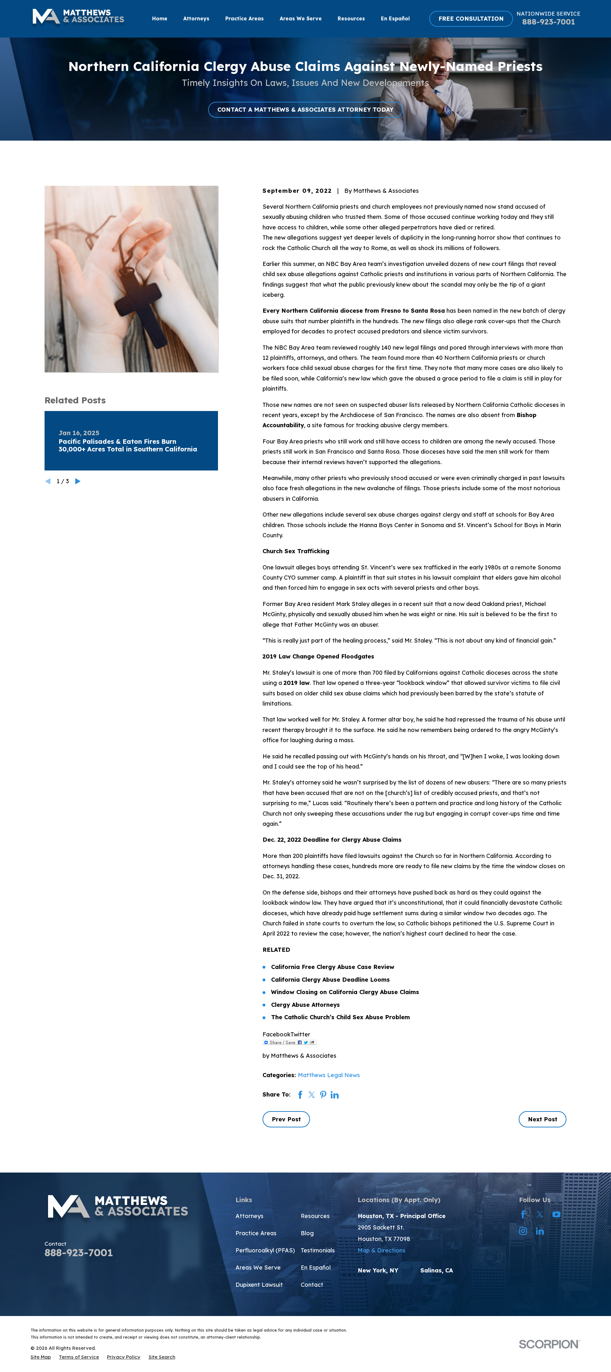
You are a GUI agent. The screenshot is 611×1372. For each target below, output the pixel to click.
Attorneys (249, 1216)
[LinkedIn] (540, 1231)
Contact (312, 1284)
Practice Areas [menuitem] (244, 18)
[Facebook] (523, 1214)
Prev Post (286, 1119)
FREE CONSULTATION (471, 18)
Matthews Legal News (329, 1075)
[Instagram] (523, 1231)
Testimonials (318, 1250)
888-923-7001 (548, 21)
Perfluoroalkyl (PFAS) (265, 1250)
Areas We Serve (258, 1267)
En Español (316, 1267)
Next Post (542, 1119)
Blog (307, 1233)
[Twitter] (540, 1214)
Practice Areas (256, 1233)
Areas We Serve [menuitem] (301, 18)
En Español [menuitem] (395, 18)
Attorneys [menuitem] (196, 18)
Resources (315, 1216)
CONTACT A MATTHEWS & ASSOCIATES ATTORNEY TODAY (305, 109)
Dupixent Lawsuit (259, 1284)
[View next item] (78, 481)
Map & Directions (381, 1250)
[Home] (78, 19)
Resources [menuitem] (351, 18)
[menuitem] (41, 1357)
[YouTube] (556, 1214)
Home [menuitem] (159, 18)
